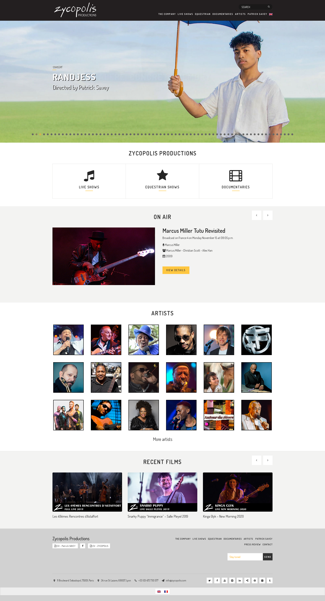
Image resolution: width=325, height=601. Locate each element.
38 (172, 134)
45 (198, 134)
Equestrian (203, 14)
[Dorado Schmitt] (106, 339)
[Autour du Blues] (219, 415)
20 (104, 134)
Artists (240, 14)
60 (255, 134)
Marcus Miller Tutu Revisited (193, 230)
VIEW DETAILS (176, 270)
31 (146, 134)
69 (288, 134)
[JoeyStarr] (181, 339)
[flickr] (262, 580)
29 (138, 134)
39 (176, 134)
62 (262, 134)
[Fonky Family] (256, 339)
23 (115, 134)
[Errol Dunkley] (143, 339)
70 (292, 134)
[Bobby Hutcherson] (256, 377)
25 (123, 134)
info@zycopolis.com (176, 580)
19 (100, 134)
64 (270, 134)
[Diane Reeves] (143, 415)
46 (202, 134)
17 (93, 134)
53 (228, 134)
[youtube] (224, 580)
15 (85, 134)
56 (240, 134)
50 (217, 134)
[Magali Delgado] (219, 377)
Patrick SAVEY (257, 14)
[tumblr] (270, 580)
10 (67, 134)
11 (70, 134)
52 (225, 134)
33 (153, 134)
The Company (167, 14)
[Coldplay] (68, 415)
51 (221, 134)
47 (206, 134)
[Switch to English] (158, 591)
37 (168, 134)
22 (112, 134)
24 (119, 134)
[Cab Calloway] (256, 415)
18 (97, 134)
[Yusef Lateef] (181, 377)
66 (277, 134)
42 (187, 134)
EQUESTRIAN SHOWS (162, 187)
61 (258, 134)
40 (179, 134)
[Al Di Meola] (106, 415)
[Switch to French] (166, 591)
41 (183, 134)
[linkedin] (239, 580)
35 (161, 134)
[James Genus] (106, 377)
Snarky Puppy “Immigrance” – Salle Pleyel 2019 (158, 516)
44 (194, 134)
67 (281, 134)
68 (285, 134)
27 (130, 134)
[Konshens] (181, 415)
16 (89, 134)
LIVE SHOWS (89, 187)
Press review (252, 544)
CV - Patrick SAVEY (66, 545)
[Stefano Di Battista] (68, 377)
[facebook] (217, 580)
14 (82, 134)
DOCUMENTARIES (236, 187)
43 (191, 134)
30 (142, 134)
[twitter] (209, 580)
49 (213, 134)
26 (127, 134)
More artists (162, 439)
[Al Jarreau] (68, 339)
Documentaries (223, 14)
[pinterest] (254, 580)
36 (164, 134)
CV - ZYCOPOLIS (100, 545)
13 (78, 134)
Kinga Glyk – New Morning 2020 (223, 516)
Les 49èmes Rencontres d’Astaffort (75, 516)
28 (134, 134)
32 (149, 134)
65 (273, 134)
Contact (268, 544)
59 (251, 134)
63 (266, 134)
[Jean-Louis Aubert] (219, 339)
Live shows (185, 14)
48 (209, 134)
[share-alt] (247, 580)
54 (232, 134)
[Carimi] (143, 377)
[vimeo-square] (232, 580)
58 (247, 134)
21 (108, 134)
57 (243, 134)
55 (236, 134)
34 (157, 134)
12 (74, 134)
